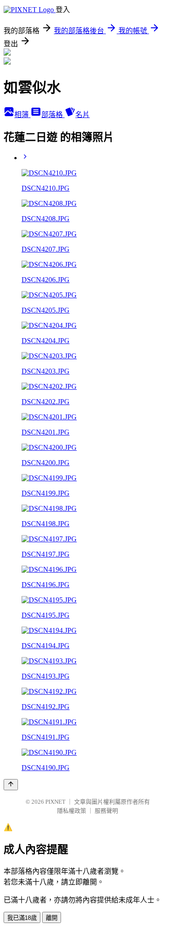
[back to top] (11, 784)
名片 (82, 114)
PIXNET (55, 801)
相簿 (22, 114)
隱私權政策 (71, 810)
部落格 (53, 114)
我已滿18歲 (22, 918)
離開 (51, 918)
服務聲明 (106, 810)
